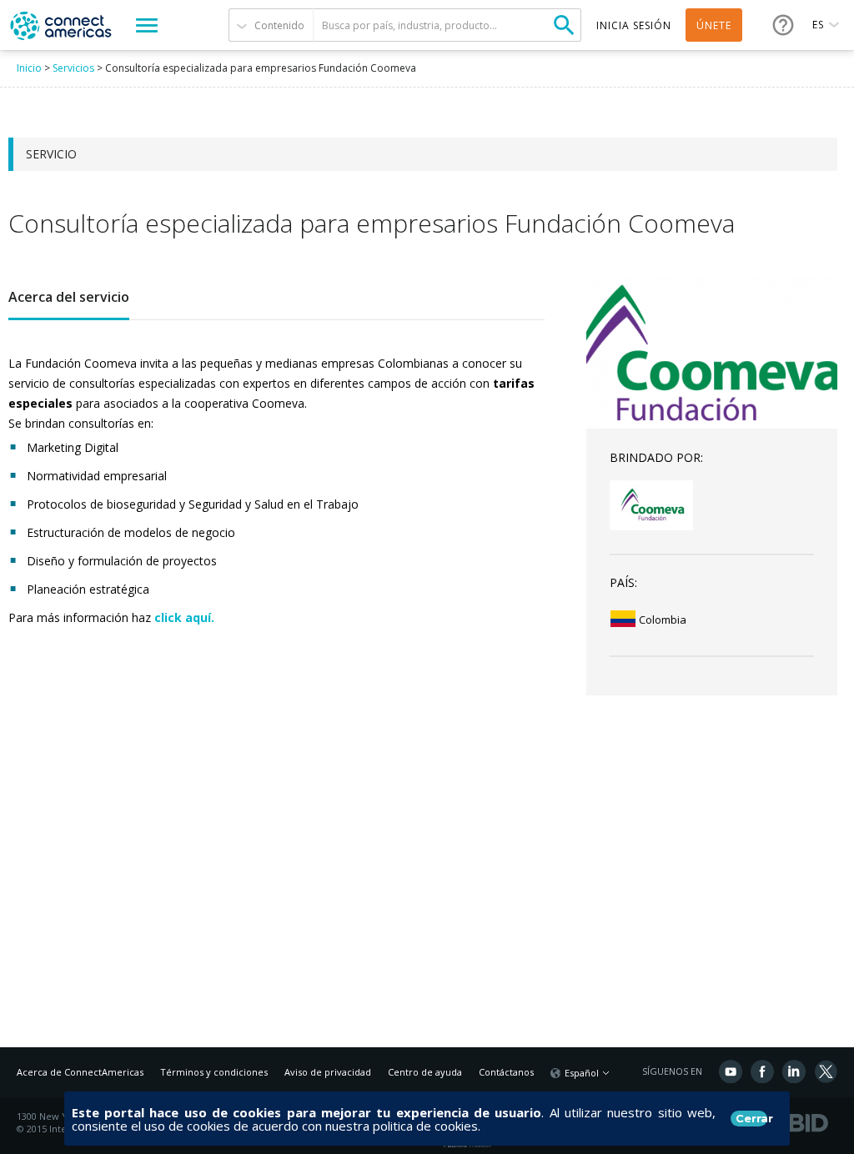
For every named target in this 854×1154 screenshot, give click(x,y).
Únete (713, 25)
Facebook (762, 1071)
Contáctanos (506, 1072)
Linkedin (794, 1071)
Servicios (73, 68)
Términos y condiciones (214, 1072)
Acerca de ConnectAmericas (80, 1072)
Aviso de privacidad (327, 1072)
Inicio (29, 68)
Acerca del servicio (68, 297)
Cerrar (751, 1118)
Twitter (825, 1071)
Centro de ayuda (425, 1072)
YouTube (730, 1071)
